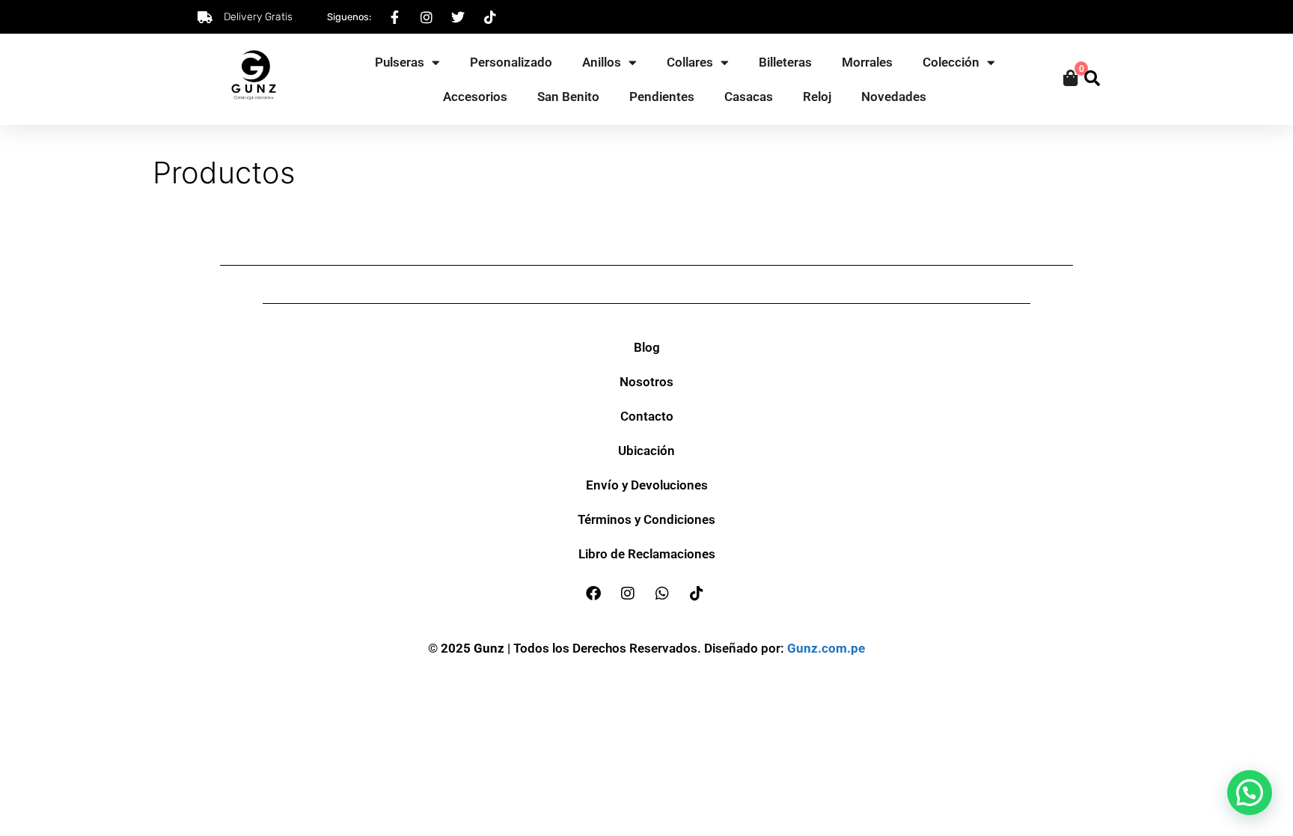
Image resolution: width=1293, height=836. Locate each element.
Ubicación (646, 450)
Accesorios (475, 96)
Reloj (817, 96)
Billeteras (785, 62)
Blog (647, 347)
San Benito (568, 96)
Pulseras (399, 62)
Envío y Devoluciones (647, 485)
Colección (951, 62)
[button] (1249, 792)
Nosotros (646, 381)
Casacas (748, 96)
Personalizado (511, 62)
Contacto (646, 416)
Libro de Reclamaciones (646, 553)
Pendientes (661, 96)
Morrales (867, 62)
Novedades (893, 96)
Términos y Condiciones (646, 519)
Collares (690, 62)
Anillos (601, 62)
